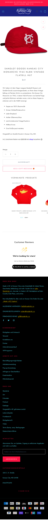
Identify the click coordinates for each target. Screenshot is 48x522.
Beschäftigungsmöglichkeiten (12, 361)
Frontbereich (7, 416)
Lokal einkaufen (8, 413)
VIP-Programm (7, 350)
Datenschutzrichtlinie (9, 431)
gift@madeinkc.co (24, 316)
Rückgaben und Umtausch (11, 332)
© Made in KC (24, 491)
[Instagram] (14, 320)
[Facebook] (3, 320)
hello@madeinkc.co (27, 306)
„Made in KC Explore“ (10, 301)
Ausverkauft (24, 162)
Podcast (5, 402)
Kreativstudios (7, 375)
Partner (5, 343)
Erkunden (6, 398)
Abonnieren (11, 459)
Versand (5, 336)
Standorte (6, 391)
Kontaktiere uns (8, 339)
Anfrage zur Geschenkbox (11, 371)
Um (4, 394)
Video (5, 424)
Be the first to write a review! (24, 267)
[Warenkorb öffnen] (45, 11)
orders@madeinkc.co (28, 311)
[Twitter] (8, 320)
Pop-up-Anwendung (9, 368)
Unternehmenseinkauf (10, 347)
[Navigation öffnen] (3, 11)
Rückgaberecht (7, 420)
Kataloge (5, 405)
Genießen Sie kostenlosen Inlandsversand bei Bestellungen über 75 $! (24, 3)
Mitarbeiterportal (8, 379)
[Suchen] (41, 11)
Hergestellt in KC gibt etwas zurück (14, 409)
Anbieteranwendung (9, 364)
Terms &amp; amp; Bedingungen (14, 427)
